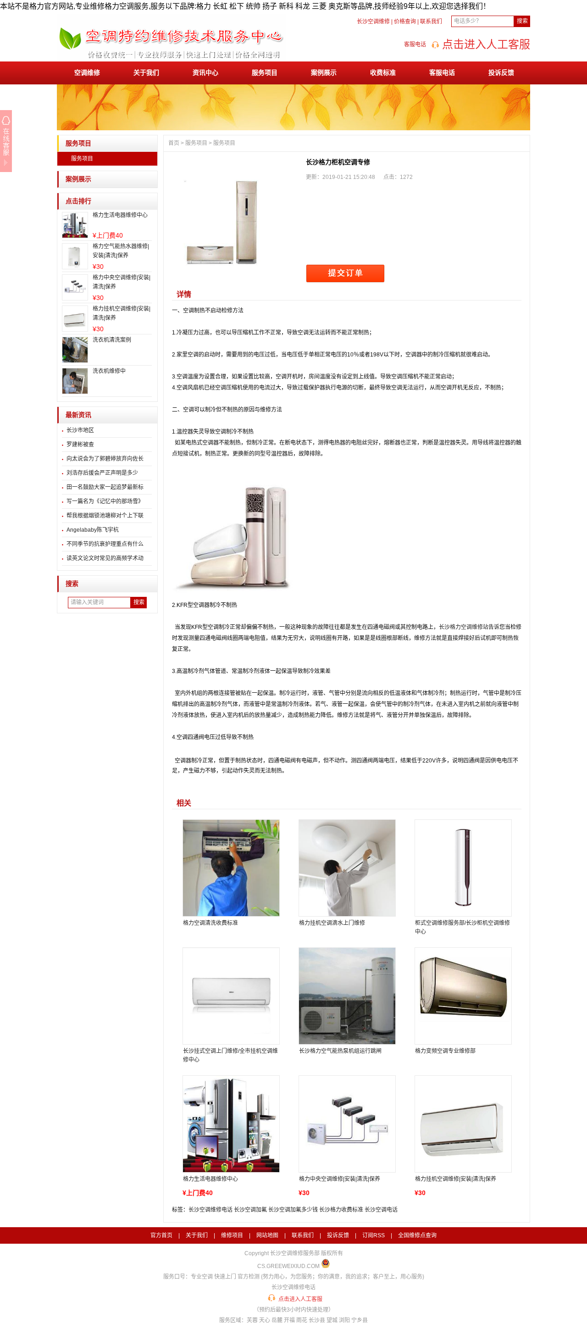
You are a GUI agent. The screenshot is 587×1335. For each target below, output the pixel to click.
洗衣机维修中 (109, 371)
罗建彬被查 (80, 444)
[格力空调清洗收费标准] (231, 868)
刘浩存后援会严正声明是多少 (102, 473)
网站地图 (267, 1235)
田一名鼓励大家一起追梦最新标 (105, 487)
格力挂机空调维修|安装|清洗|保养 (455, 1179)
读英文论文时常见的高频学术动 (105, 558)
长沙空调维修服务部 (295, 1253)
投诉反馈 (501, 72)
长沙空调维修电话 (210, 1210)
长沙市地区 (80, 430)
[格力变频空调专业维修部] (463, 996)
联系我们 (431, 21)
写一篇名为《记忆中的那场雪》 (105, 501)
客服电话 (442, 72)
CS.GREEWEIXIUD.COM (288, 1266)
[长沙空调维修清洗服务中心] (171, 58)
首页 (173, 143)
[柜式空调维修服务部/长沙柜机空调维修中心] (463, 868)
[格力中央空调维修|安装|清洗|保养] (347, 1124)
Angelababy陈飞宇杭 (92, 530)
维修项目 (232, 1235)
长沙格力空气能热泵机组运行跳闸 (340, 1051)
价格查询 (405, 21)
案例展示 (324, 72)
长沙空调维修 (373, 21)
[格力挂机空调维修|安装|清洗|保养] (463, 1124)
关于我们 (146, 72)
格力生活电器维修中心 (120, 215)
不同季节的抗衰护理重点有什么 (105, 544)
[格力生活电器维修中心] (231, 1124)
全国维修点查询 (417, 1235)
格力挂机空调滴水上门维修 (332, 923)
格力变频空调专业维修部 (445, 1051)
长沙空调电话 (381, 1210)
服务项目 (264, 72)
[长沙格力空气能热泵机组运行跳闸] (347, 996)
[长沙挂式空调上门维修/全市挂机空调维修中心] (231, 996)
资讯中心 (205, 72)
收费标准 (383, 72)
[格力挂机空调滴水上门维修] (347, 868)
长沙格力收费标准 (341, 1210)
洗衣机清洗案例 (112, 340)
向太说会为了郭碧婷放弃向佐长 (105, 459)
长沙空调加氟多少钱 (293, 1210)
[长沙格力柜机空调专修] (235, 219)
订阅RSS (373, 1235)
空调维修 (87, 72)
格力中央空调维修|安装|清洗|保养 (339, 1179)
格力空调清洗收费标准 (210, 923)
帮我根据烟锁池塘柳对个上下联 (105, 515)
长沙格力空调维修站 (463, 627)
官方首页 (161, 1235)
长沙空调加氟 (250, 1210)
